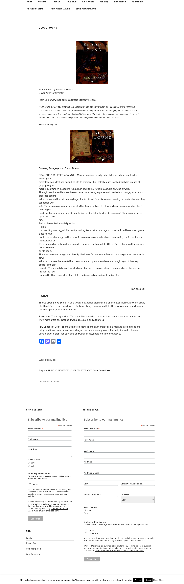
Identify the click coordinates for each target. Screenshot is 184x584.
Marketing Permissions (39, 473)
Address (88, 462)
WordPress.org (33, 554)
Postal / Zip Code (92, 495)
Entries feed (31, 543)
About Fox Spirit (35, 8)
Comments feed (33, 548)
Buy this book (138, 288)
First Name (33, 439)
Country (125, 495)
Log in (29, 537)
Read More (158, 580)
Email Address (35, 428)
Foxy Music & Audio (60, 8)
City (86, 484)
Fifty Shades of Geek (49, 326)
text (32, 466)
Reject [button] (148, 580)
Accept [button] (138, 580)
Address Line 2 (91, 473)
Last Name (33, 449)
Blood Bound (59, 302)
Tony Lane (44, 316)
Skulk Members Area (86, 8)
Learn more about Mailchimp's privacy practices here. (48, 509)
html (32, 463)
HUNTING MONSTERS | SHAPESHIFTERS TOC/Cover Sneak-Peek (79, 370)
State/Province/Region (132, 484)
